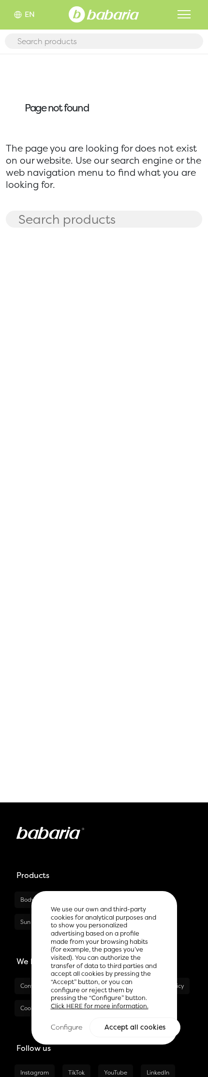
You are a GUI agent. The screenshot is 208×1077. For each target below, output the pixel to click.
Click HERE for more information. (100, 1006)
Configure (66, 1026)
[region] (104, 968)
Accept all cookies (134, 1027)
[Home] (104, 13)
